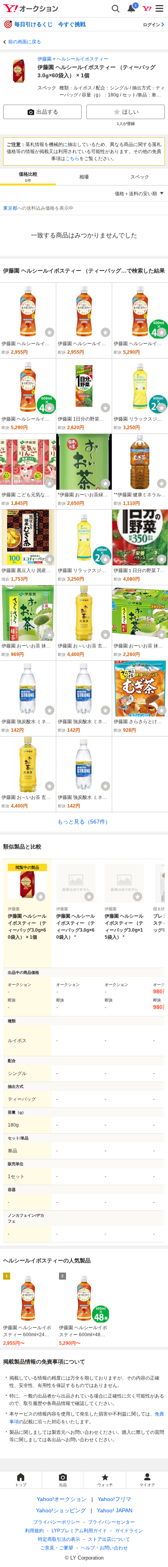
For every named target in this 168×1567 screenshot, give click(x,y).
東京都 (10, 208)
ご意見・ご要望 (56, 1548)
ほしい (130, 112)
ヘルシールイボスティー (82, 59)
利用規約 (34, 1530)
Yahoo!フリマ (114, 1499)
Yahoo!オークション (62, 1499)
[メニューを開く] (160, 8)
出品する (47, 112)
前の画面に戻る (24, 42)
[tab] (28, 177)
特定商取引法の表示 (59, 1539)
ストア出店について (109, 1539)
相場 (84, 177)
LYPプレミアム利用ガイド (79, 1530)
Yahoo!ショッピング (61, 1510)
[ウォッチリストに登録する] (40, 896)
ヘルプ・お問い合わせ (104, 1548)
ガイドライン (129, 1530)
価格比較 (28, 177)
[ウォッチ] (49, 332)
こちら (72, 158)
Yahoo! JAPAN (114, 1510)
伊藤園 (45, 59)
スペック (139, 177)
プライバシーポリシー (56, 1522)
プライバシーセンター (111, 1522)
